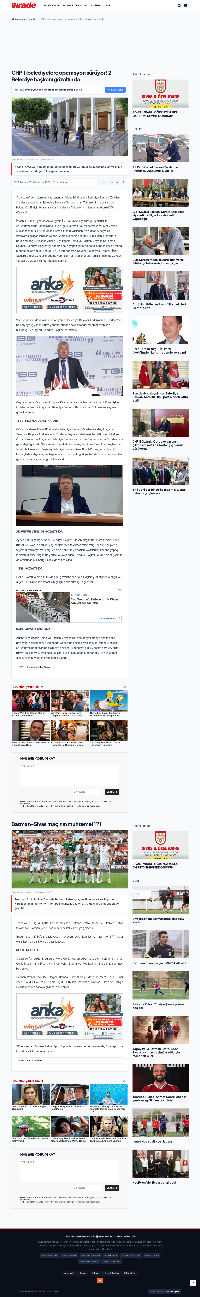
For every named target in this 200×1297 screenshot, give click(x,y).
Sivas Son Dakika (49, 1255)
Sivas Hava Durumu (89, 1261)
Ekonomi (81, 5)
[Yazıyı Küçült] (105, 182)
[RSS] (100, 1280)
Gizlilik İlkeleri (112, 1273)
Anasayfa (20, 19)
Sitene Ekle (130, 1273)
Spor (107, 5)
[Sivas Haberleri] (23, 5)
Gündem (68, 5)
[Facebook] (123, 182)
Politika (95, 5)
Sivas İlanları (111, 1255)
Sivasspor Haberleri (90, 1255)
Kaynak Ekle (117, 90)
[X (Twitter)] (117, 182)
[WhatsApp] (111, 182)
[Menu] (185, 6)
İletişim (95, 1273)
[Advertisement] (100, 44)
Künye (83, 1273)
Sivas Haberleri (69, 1255)
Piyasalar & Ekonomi (131, 1255)
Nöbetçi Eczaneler (111, 1261)
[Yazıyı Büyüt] (100, 182)
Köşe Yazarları (152, 1255)
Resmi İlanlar (51, 5)
